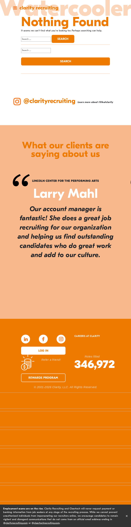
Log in (43, 350)
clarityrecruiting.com (17, 523)
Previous (10, 240)
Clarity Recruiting (38, 8)
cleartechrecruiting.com (47, 523)
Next (121, 240)
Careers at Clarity (87, 336)
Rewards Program (43, 377)
